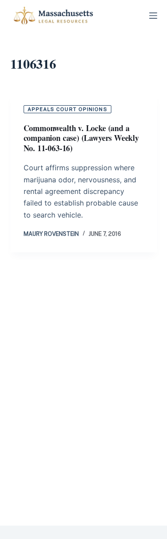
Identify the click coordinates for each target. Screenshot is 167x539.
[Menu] (153, 16)
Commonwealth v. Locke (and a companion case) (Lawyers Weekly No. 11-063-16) (81, 138)
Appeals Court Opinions (67, 109)
